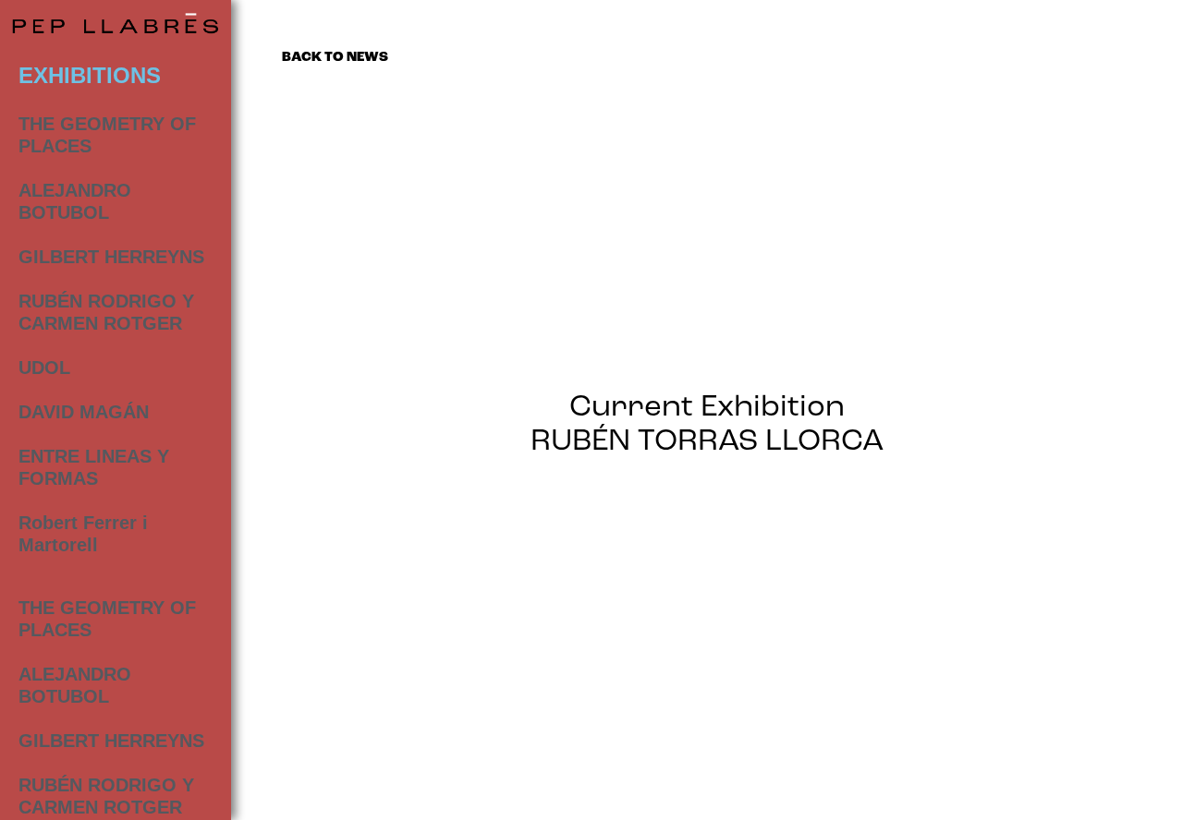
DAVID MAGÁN (83, 412)
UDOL (44, 367)
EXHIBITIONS (89, 75)
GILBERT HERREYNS (111, 257)
